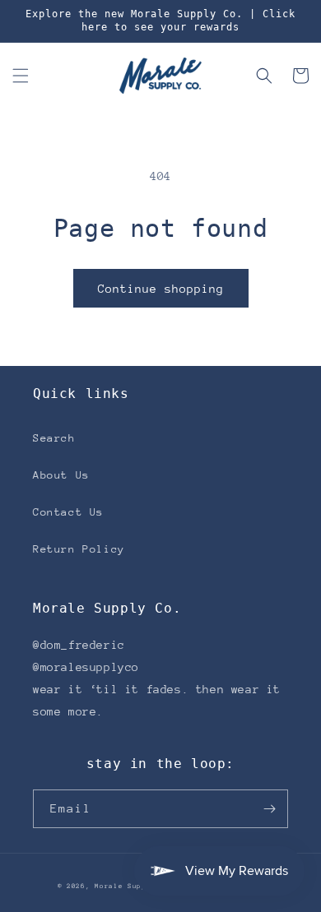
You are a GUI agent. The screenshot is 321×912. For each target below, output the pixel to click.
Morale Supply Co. (134, 886)
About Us (61, 475)
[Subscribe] (269, 808)
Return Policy (79, 549)
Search (54, 438)
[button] (20, 76)
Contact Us (68, 512)
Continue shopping (161, 288)
